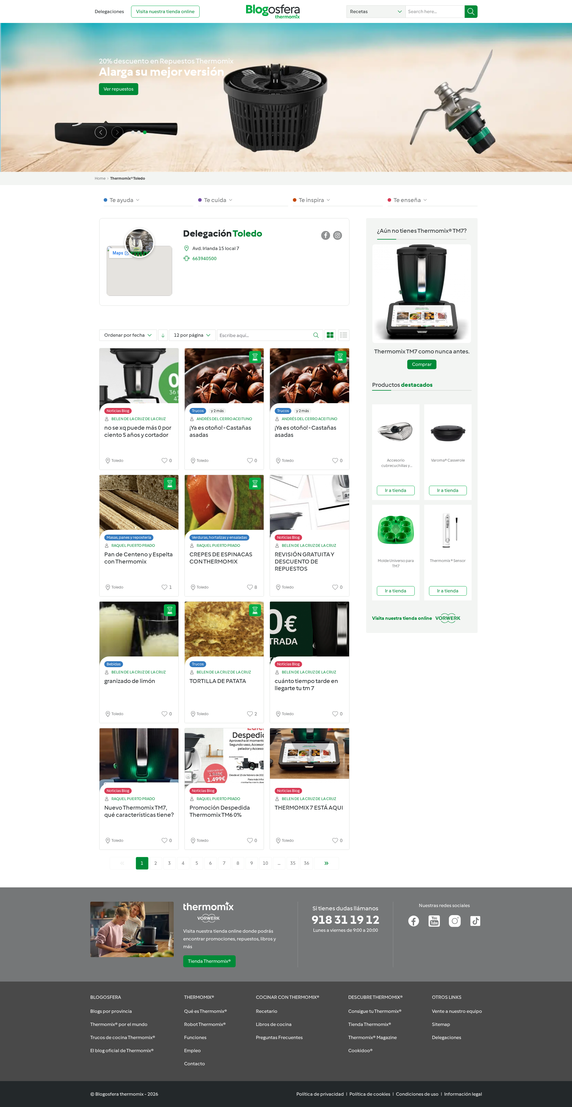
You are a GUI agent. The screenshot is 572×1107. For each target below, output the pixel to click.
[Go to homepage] (273, 11)
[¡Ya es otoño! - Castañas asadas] (224, 382)
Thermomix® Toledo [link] (127, 178)
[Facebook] (413, 921)
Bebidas (114, 664)
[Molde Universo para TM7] (396, 530)
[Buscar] (471, 11)
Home (100, 178)
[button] (376, 11)
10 (265, 863)
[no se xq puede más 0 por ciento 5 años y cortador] (139, 382)
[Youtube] (434, 921)
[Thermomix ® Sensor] (448, 530)
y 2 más (217, 411)
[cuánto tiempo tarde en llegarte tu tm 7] (309, 636)
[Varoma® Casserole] (448, 430)
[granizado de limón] (139, 636)
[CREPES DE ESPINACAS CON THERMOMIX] (224, 509)
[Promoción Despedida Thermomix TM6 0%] (224, 762)
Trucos (198, 411)
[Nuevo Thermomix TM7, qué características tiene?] (139, 762)
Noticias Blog (118, 411)
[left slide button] (101, 132)
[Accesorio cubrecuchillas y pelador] (396, 430)
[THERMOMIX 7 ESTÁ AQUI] (309, 762)
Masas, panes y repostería (129, 537)
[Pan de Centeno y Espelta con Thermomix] (139, 509)
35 (293, 863)
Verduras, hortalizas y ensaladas (219, 537)
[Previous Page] (122, 863)
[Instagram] (454, 921)
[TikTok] (475, 921)
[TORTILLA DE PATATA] (224, 636)
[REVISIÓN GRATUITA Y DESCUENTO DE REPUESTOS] (309, 509)
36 (306, 863)
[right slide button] (117, 132)
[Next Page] (326, 863)
